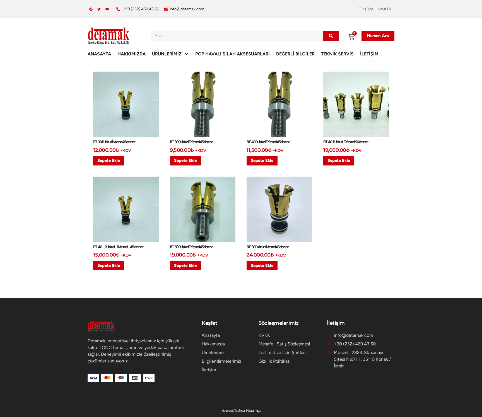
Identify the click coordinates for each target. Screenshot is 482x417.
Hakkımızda (131, 54)
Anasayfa (99, 54)
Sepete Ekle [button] (108, 160)
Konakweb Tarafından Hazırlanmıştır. (241, 410)
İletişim (369, 54)
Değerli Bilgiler (295, 54)
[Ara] (331, 36)
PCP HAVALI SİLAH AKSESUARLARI (232, 54)
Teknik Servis (337, 54)
